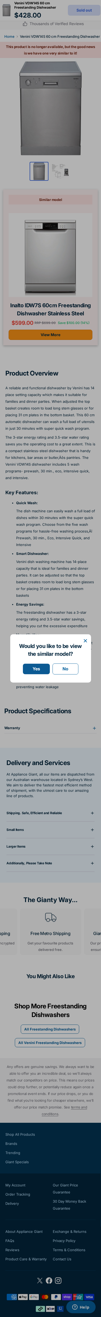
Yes (36, 668)
